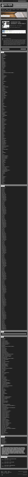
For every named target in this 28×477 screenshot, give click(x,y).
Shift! (2, 403)
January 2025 (3, 208)
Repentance (3, 141)
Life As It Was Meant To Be (5, 380)
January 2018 (3, 300)
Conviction (13, 27)
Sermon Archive (5, 16)
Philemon (3, 391)
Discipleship (15, 27)
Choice (10, 40)
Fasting (3, 83)
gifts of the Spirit (19, 41)
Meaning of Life (4, 119)
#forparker (7, 39)
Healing (3, 103)
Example (3, 78)
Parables (3, 130)
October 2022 (4, 238)
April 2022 (3, 244)
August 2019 (3, 279)
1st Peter (3, 339)
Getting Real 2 (4, 91)
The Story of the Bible (5, 425)
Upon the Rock (4, 429)
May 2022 (3, 243)
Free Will (9, 41)
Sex (2, 150)
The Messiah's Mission (5, 419)
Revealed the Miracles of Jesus (6, 396)
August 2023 (3, 227)
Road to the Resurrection (5, 397)
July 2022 (3, 241)
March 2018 (3, 298)
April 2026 (3, 192)
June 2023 (3, 229)
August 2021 (3, 253)
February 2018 (4, 299)
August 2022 (3, 240)
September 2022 (4, 239)
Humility (3, 108)
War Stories (15, 44)
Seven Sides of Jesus (4, 149)
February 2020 (4, 273)
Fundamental (15, 41)
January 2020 (3, 274)
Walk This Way (4, 430)
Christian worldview (20, 40)
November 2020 (4, 263)
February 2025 (4, 207)
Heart (2, 104)
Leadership (3, 114)
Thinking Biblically (4, 171)
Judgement (3, 113)
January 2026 (3, 195)
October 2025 (4, 198)
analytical (10, 39)
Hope (2, 107)
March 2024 (3, 219)
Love (2, 117)
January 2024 (3, 221)
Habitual (3, 371)
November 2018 (4, 289)
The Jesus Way (4, 418)
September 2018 (4, 291)
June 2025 (3, 203)
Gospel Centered (7, 42)
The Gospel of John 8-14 (5, 415)
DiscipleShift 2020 (4, 357)
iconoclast (13, 42)
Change (3, 60)
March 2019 (3, 285)
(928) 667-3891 (25, 472)
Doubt (3, 73)
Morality (3, 126)
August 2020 (3, 266)
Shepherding (3, 152)
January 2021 (3, 261)
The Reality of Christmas (5, 420)
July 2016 (3, 320)
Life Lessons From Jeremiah (6, 382)
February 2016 (4, 325)
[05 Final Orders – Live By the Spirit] (3, 463)
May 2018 (3, 296)
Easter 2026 (3, 362)
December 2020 (4, 262)
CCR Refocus (3, 347)
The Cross (3, 164)
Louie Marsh (20, 25)
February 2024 (4, 220)
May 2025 (3, 204)
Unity (2, 175)
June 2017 (3, 308)
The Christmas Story (5, 408)
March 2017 (3, 311)
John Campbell (4, 441)
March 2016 (3, 324)
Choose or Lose (13, 40)
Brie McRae (3, 440)
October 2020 (4, 264)
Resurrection (4, 143)
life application (19, 42)
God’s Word (24, 41)
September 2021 (4, 252)
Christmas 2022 (4, 350)
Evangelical (4, 41)
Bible (25, 39)
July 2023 (3, 228)
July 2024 (3, 215)
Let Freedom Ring (4, 115)
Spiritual (2, 472)
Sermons (5, 471)
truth (13, 44)
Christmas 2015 (4, 349)
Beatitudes (3, 56)
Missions (3, 125)
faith (6, 41)
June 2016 (3, 321)
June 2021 (3, 255)
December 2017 (4, 301)
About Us (2, 471)
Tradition (3, 173)
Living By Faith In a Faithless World (7, 385)
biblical (8, 40)
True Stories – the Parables (6, 427)
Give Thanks (3, 93)
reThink (3, 395)
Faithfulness (4, 81)
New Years (3, 127)
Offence (3, 129)
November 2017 (4, 302)
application (17, 39)
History (3, 105)
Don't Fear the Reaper (5, 359)
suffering (3, 161)
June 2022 (3, 242)
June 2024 (3, 216)
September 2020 (4, 265)
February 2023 (4, 233)
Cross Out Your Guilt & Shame (6, 356)
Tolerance (3, 172)
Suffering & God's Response (6, 404)
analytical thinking (14, 39)
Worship (3, 183)
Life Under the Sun (4, 384)
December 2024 (4, 209)
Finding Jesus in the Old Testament (7, 368)
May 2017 (3, 309)
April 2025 (3, 205)
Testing (3, 163)
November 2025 (4, 197)
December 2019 (4, 275)
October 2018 (4, 290)
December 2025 (4, 196)
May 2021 (3, 256)
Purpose (3, 136)
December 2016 (4, 314)
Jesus (15, 42)
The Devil (3, 165)
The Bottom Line (4, 406)
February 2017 (4, 312)
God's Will (3, 96)
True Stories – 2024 (4, 426)
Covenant (3, 67)
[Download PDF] (10, 463)
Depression (3, 70)
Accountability (4, 55)
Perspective (3, 131)
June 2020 (3, 268)
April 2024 (3, 218)
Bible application (5, 40)
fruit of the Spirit (12, 41)
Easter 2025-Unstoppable (5, 361)
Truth (3, 174)
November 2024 (4, 210)
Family (3, 82)
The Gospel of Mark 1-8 (5, 416)
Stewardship (3, 160)
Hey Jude (3, 374)
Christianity (23, 40)
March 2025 (3, 206)
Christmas (3, 61)
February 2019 (4, 286)
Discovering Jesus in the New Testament (7, 72)
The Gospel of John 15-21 (5, 166)
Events (9, 471)
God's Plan (3, 94)
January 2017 (3, 313)
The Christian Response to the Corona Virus (8, 407)
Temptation (3, 162)
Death (3, 69)
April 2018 (3, 297)
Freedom (3, 90)
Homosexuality (4, 106)
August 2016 (3, 319)
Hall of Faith (4, 373)
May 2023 (3, 230)
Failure (3, 79)
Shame (3, 151)
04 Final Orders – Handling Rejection (9, 465)
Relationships (4, 140)
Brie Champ (3, 439)
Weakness (3, 177)
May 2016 (3, 322)
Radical (3, 137)
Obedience (3, 128)
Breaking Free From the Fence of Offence (8, 346)
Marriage (3, 118)
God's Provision (4, 95)
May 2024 (3, 217)
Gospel (4, 42)
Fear (19, 27)
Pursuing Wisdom (4, 393)
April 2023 (3, 231)
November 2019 (4, 276)
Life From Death (4, 381)
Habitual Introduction (5, 372)
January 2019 (3, 287)
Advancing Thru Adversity (8, 38)
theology (6, 44)
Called (3, 59)
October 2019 (4, 277)
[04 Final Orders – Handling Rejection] (3, 466)
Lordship (3, 116)
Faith (18, 27)
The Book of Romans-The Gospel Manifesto (8, 405)
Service (3, 148)
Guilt (2, 102)
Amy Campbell (4, 438)
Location (5, 472)
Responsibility (4, 142)
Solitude (3, 154)
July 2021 (3, 254)
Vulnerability (4, 176)
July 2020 (3, 267)
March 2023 (3, 232)
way (17, 44)
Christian (16, 40)
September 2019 (4, 278)
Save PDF (4, 35)
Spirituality (3, 159)
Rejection (3, 139)
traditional (11, 44)
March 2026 (3, 193)
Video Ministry (10, 472)
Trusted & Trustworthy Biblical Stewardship (8, 428)
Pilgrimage (3, 392)
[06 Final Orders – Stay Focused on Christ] (3, 460)
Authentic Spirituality (21, 39)
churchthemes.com (25, 474)
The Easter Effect (4, 409)
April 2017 (3, 310)
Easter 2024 (3, 360)
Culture (3, 68)
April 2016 (3, 323)
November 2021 (4, 250)
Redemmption (4, 138)
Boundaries (3, 58)
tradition (8, 44)
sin (2, 153)
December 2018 (4, 288)
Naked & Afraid (4, 390)
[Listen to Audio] (9, 463)
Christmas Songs (4, 351)
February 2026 (4, 194)
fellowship (3, 85)
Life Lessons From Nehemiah (6, 383)
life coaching (22, 42)
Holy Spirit (10, 42)
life (16, 42)
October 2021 (4, 251)
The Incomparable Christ (5, 417)
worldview (19, 44)
